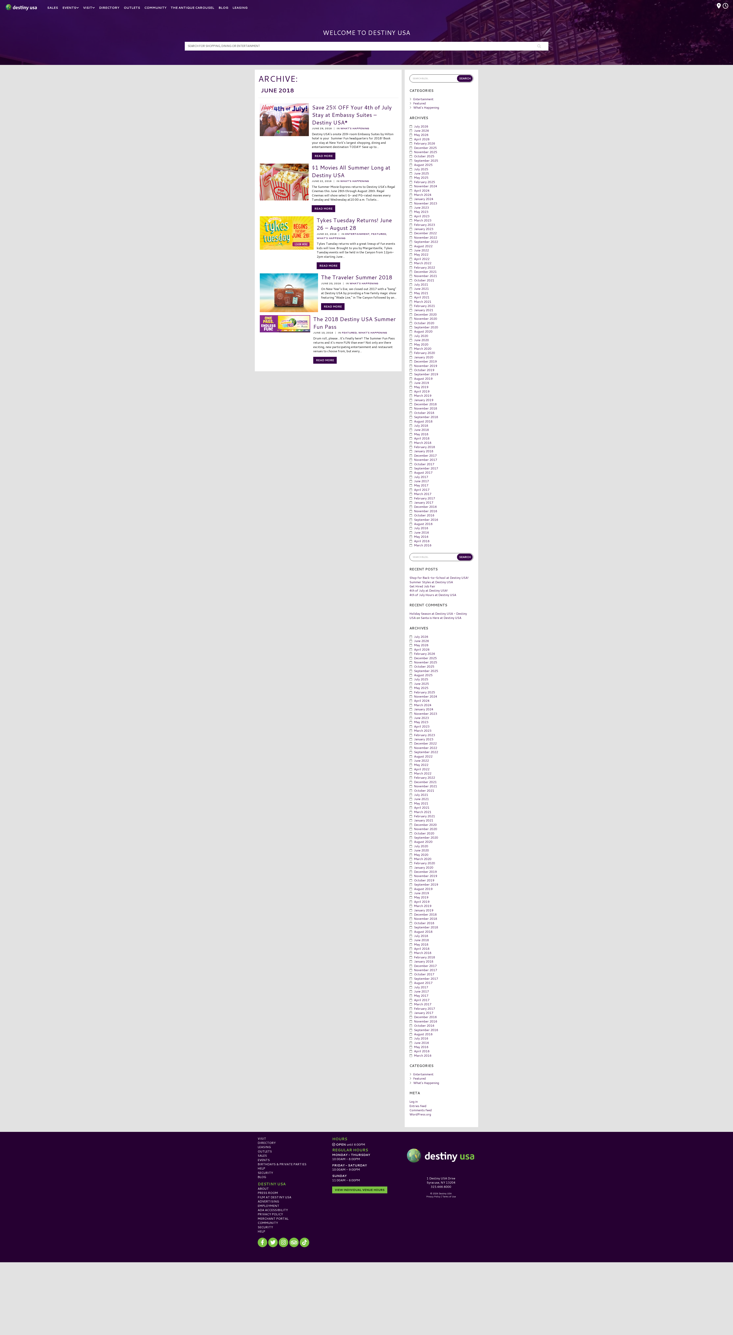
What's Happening (354, 128)
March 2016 (422, 545)
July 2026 (421, 126)
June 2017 (421, 481)
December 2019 (425, 361)
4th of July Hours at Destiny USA (432, 595)
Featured (378, 234)
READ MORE (324, 156)
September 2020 (426, 327)
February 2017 (424, 498)
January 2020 (423, 357)
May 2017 (421, 485)
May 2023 (421, 211)
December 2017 (425, 455)
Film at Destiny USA (274, 1197)
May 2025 (421, 177)
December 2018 (425, 404)
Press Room (268, 1192)
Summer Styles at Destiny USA (431, 582)
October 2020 (424, 323)
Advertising (268, 1201)
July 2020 (421, 336)
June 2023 (421, 207)
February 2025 (424, 182)
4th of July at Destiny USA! (428, 590)
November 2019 (425, 365)
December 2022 (425, 233)
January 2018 (423, 451)
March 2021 (422, 301)
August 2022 (423, 246)
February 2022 (424, 267)
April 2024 (421, 190)
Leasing (264, 1147)
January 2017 (423, 502)
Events (264, 1160)
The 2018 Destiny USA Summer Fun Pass (354, 322)
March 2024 (422, 194)
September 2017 (426, 468)
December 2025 (425, 147)
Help (261, 1168)
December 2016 (425, 506)
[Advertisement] (366, 1289)
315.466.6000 (441, 1187)
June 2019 (421, 382)
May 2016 (421, 536)
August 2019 (423, 378)
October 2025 (424, 156)
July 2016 (421, 528)
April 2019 (421, 391)
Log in (413, 1101)
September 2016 (426, 519)
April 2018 (421, 438)
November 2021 (425, 276)
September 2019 (426, 374)
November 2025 (425, 152)
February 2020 (424, 353)
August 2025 (423, 164)
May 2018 (421, 434)
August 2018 (423, 421)
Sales (262, 1155)
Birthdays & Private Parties (282, 1164)
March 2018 (422, 442)
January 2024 (423, 199)
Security (265, 1172)
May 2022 (421, 254)
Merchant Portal (273, 1218)
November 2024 (425, 186)
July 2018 (421, 425)
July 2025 (421, 169)
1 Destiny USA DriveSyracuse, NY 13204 (441, 1180)
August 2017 (423, 472)
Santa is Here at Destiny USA (441, 617)
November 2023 (425, 203)
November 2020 (425, 318)
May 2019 (421, 387)
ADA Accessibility (273, 1210)
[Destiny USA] (441, 1155)
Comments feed (420, 1110)
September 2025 (426, 160)
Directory (267, 1142)
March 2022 (422, 263)
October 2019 (424, 370)
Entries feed (417, 1106)
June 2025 (421, 173)
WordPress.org (420, 1114)
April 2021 (421, 297)
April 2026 (421, 139)
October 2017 (424, 464)
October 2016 (424, 515)
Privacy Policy (270, 1214)
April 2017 (421, 489)
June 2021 (421, 288)
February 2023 (424, 224)
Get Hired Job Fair (422, 586)
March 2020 (422, 348)
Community (268, 1222)
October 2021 (424, 280)
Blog (262, 1177)
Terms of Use (449, 1196)
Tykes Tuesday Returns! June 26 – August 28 (354, 224)
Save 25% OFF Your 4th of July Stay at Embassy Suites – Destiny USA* (352, 114)
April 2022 (421, 259)
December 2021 (425, 271)
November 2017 (425, 459)
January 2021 (423, 310)
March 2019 (422, 395)
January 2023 (423, 229)
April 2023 (421, 216)
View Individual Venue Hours (360, 1190)
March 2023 (422, 220)
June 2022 (421, 250)
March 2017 (422, 494)
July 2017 (421, 477)
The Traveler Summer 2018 (356, 277)
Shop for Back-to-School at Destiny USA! (439, 577)
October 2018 (424, 412)
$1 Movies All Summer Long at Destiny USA (351, 171)
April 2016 (421, 541)
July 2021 (421, 284)
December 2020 (425, 314)
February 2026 (424, 143)
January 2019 (423, 400)
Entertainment (357, 234)
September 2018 (426, 417)
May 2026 (421, 134)
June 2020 (421, 340)
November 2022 (425, 237)
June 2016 (421, 532)
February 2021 (424, 306)
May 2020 (421, 344)
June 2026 (421, 130)
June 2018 (421, 429)
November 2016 (425, 511)
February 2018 (424, 447)
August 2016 (423, 524)
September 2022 (426, 241)
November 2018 (425, 408)
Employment (268, 1205)
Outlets (265, 1151)
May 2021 (421, 293)
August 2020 (423, 331)
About (263, 1188)
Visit (262, 1138)
